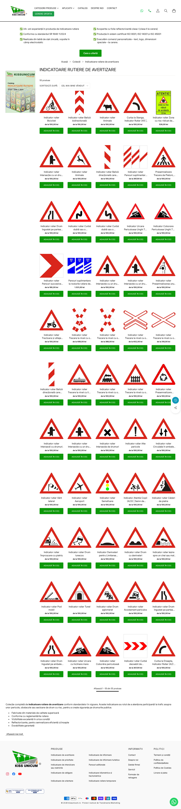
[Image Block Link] (15, 791)
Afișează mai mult (15, 734)
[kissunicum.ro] (18, 10)
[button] (166, 10)
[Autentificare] (158, 10)
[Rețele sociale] (175, 407)
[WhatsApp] (142, 10)
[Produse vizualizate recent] (175, 400)
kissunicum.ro (74, 803)
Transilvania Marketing (109, 803)
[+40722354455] (150, 10)
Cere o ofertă (90, 53)
